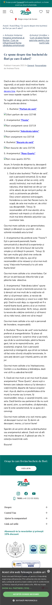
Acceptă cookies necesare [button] (26, 594)
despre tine (9, 91)
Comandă (20, 2)
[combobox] (11, 11)
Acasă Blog (14, 25)
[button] (26, 588)
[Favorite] (41, 11)
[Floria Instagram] (18, 493)
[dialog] (26, 586)
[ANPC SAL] (26, 564)
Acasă (5, 25)
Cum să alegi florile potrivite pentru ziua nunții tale (39, 40)
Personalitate (40, 65)
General (30, 65)
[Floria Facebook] (26, 493)
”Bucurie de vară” (25, 142)
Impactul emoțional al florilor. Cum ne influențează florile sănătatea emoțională (13, 41)
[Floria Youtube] (33, 493)
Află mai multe (40, 584)
